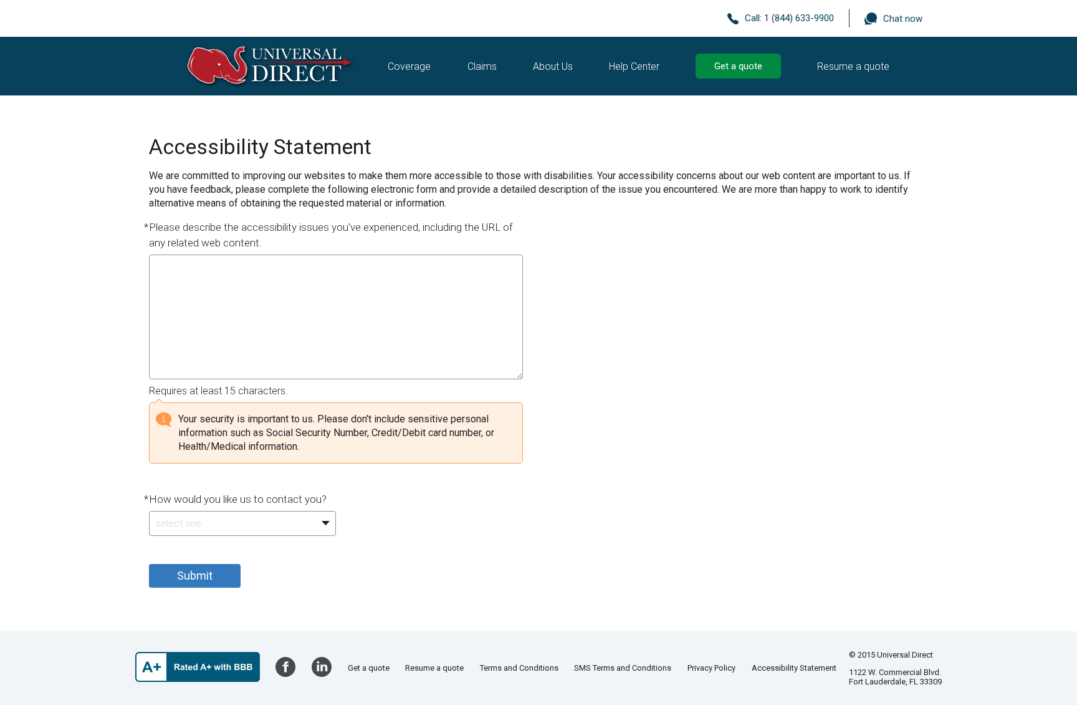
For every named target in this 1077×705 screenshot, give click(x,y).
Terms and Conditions (519, 668)
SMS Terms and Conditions (622, 668)
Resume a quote (853, 66)
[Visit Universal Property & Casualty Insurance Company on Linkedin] (322, 667)
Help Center (634, 66)
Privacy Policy (711, 668)
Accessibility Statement (794, 668)
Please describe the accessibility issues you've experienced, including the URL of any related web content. (331, 235)
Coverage (409, 66)
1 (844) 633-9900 (799, 18)
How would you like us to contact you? (238, 499)
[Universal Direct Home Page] (270, 66)
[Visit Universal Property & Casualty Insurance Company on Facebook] (285, 667)
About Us (553, 66)
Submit (195, 575)
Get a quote (738, 66)
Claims (482, 66)
